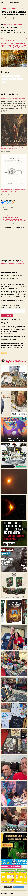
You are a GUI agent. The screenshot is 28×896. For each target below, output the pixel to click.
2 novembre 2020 (19, 18)
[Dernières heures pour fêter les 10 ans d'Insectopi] (14, 585)
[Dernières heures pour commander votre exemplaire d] (14, 559)
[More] (13, 202)
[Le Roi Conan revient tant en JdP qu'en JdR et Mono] (14, 455)
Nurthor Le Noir (14, 2)
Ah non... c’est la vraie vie (10, 8)
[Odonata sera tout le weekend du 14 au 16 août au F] (14, 429)
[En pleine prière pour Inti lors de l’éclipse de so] (14, 481)
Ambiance (5, 207)
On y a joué (23, 207)
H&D (12, 207)
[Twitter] (8, 202)
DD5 (9, 207)
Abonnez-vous (7, 315)
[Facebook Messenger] (5, 202)
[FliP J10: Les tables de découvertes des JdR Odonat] (14, 715)
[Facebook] (2, 202)
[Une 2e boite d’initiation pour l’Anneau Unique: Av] (14, 377)
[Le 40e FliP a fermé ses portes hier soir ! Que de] (14, 637)
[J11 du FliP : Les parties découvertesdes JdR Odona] (14, 689)
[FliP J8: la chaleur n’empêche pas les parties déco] (14, 767)
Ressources (5, 209)
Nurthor (10, 18)
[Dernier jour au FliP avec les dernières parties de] (14, 663)
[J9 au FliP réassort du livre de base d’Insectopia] (14, 741)
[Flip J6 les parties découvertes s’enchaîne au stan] (14, 793)
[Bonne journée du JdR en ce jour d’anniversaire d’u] (14, 611)
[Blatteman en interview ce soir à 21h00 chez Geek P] (14, 846)
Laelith (18, 207)
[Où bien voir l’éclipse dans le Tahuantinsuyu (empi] (14, 507)
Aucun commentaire (15, 20)
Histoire (15, 207)
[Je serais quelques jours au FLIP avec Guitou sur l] (14, 872)
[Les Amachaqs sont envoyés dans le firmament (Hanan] (14, 403)
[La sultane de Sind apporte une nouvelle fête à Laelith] (14, 105)
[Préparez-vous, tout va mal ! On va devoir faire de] (14, 533)
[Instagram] (10, 202)
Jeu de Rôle (21, 8)
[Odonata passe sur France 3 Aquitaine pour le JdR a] (14, 819)
